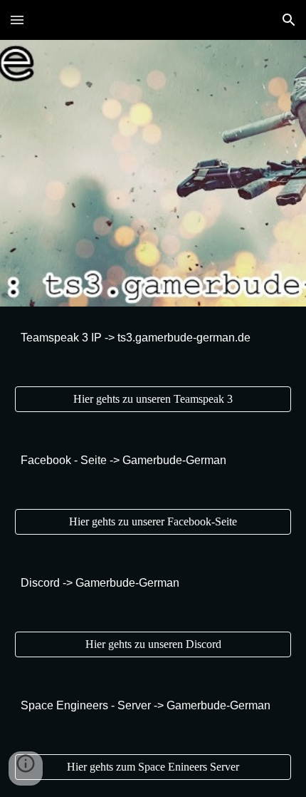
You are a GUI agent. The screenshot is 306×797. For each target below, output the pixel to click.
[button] (17, 19)
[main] (153, 338)
